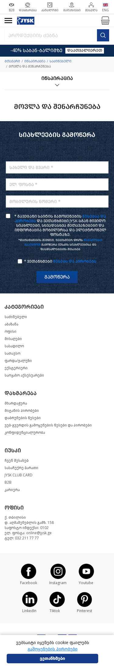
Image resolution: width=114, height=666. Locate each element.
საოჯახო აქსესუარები (24, 375)
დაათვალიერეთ (84, 50)
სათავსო (12, 353)
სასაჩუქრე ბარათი (21, 468)
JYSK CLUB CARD (19, 475)
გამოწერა (57, 277)
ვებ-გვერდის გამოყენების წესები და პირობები (48, 425)
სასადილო (14, 346)
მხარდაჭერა (16, 403)
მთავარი (12, 61)
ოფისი (10, 331)
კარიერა (12, 490)
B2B (8, 482)
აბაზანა (11, 324)
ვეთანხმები (52, 658)
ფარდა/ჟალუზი (18, 361)
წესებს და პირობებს (74, 261)
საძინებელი (60, 61)
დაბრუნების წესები (23, 418)
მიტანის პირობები (22, 410)
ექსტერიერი (16, 368)
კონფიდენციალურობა (25, 432)
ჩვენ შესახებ (17, 460)
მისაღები (13, 339)
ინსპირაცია (34, 61)
